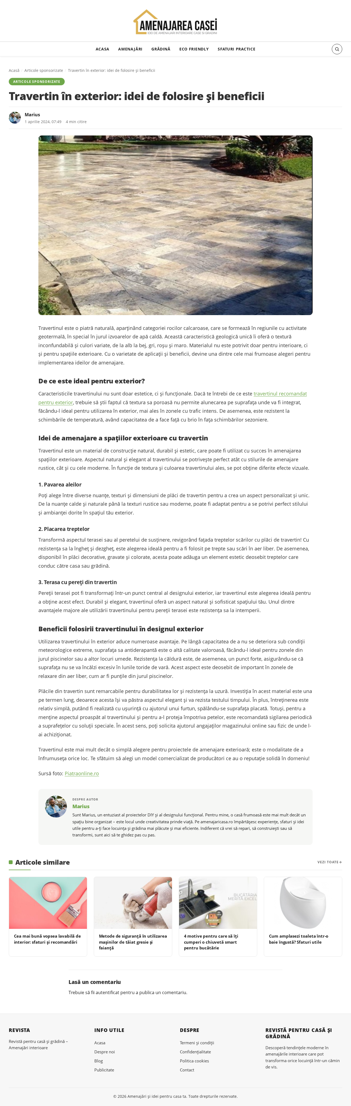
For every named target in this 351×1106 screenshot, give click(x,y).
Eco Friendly (194, 49)
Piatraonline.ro (82, 773)
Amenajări (130, 49)
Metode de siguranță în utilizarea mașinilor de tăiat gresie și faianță (133, 942)
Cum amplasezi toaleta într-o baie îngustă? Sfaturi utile (299, 938)
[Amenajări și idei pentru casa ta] (175, 22)
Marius (32, 115)
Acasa (102, 49)
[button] (337, 49)
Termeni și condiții (197, 1042)
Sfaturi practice (236, 49)
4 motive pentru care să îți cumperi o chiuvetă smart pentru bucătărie (211, 942)
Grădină (160, 49)
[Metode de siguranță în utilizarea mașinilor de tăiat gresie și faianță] (133, 903)
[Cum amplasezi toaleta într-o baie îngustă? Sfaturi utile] (303, 903)
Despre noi (104, 1051)
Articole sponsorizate (43, 70)
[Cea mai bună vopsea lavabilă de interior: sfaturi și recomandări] (48, 903)
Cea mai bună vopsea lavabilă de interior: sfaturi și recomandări (47, 938)
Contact (187, 1070)
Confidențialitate (195, 1051)
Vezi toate (328, 862)
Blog (98, 1060)
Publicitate (104, 1070)
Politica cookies (194, 1060)
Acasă (14, 70)
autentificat (107, 992)
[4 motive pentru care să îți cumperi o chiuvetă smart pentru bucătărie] (218, 903)
